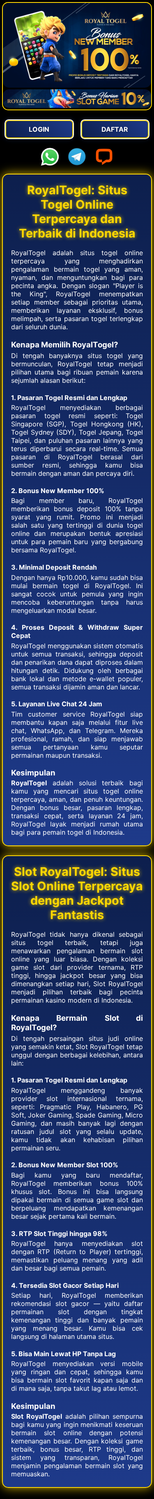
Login (39, 129)
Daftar (114, 129)
